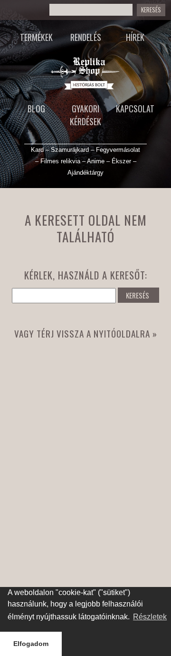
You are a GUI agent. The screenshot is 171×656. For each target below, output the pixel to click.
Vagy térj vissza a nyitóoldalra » (85, 333)
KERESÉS (137, 295)
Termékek (36, 37)
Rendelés (85, 37)
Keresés (151, 9)
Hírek (135, 37)
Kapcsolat (135, 108)
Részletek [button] (150, 617)
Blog (36, 108)
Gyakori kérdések (85, 115)
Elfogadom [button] (30, 643)
